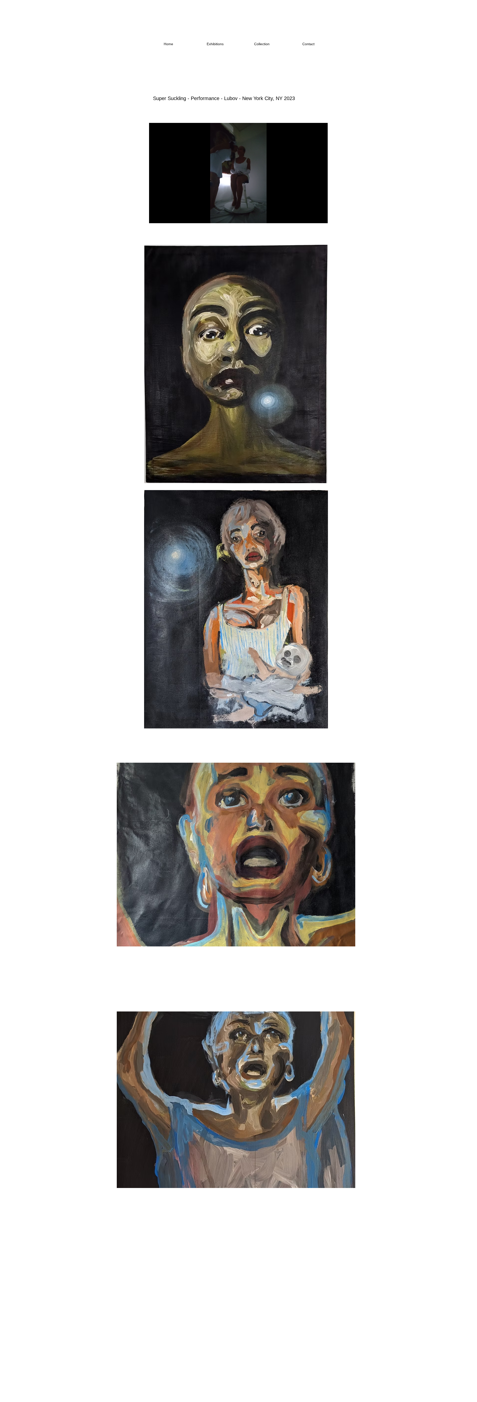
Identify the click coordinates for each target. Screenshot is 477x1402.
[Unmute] (164, 216)
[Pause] (155, 216)
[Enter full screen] (321, 216)
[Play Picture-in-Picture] (312, 216)
